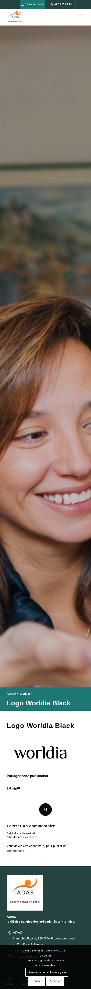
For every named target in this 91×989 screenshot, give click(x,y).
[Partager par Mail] (18, 788)
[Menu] (78, 17)
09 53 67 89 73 (63, 4)
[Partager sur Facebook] (7, 788)
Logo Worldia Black (40, 725)
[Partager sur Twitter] (10, 788)
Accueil (11, 693)
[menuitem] (78, 17)
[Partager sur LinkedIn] (15, 788)
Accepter (55, 981)
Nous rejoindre (34, 4)
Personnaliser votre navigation (48, 972)
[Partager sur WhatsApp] (13, 788)
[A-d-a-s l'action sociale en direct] (38, 17)
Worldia (25, 693)
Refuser (37, 981)
